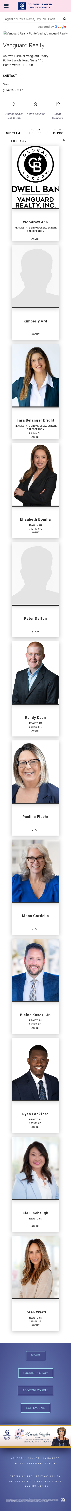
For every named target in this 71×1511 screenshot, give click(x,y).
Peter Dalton (35, 618)
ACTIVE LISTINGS (35, 131)
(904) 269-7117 (13, 90)
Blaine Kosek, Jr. (35, 1015)
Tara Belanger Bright (36, 420)
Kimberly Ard (35, 321)
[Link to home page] (35, 6)
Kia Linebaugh (35, 1213)
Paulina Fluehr (35, 817)
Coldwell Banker (25, 1458)
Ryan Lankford (35, 1114)
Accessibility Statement (30, 1481)
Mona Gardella (35, 916)
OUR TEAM (13, 133)
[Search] (64, 140)
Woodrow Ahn (35, 222)
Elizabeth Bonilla (35, 519)
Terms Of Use (21, 1476)
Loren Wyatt (35, 1312)
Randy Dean (35, 717)
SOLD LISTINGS (58, 131)
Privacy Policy (48, 1476)
